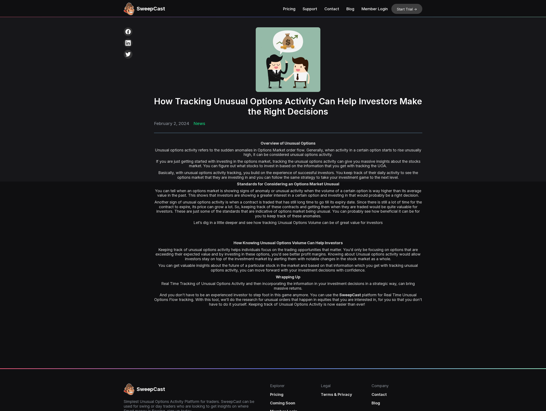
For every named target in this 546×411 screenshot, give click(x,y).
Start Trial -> (407, 9)
